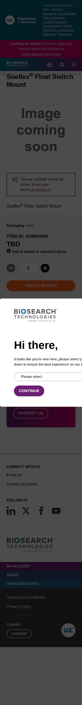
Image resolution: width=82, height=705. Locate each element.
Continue (29, 391)
